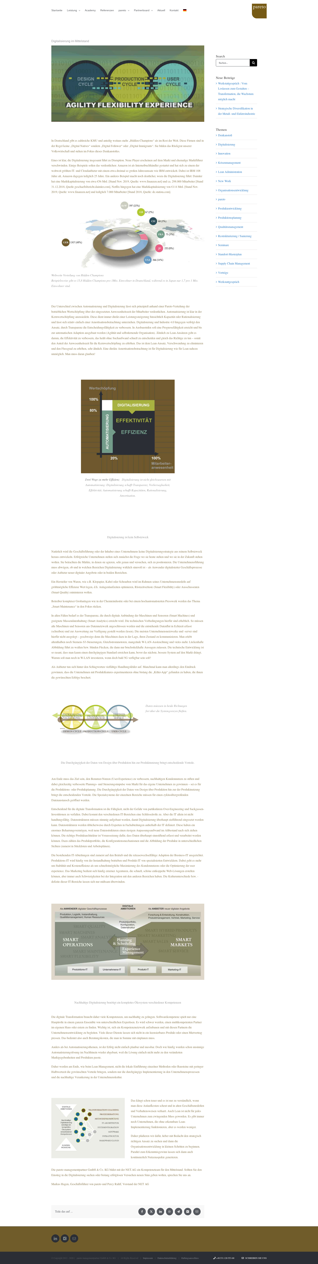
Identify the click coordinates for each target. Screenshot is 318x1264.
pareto (221, 199)
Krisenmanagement (229, 162)
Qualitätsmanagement (230, 227)
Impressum (148, 1257)
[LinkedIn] (55, 1238)
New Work (224, 181)
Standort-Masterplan (230, 254)
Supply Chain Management (234, 263)
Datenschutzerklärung (167, 1257)
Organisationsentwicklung (233, 190)
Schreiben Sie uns (255, 1257)
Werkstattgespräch (228, 282)
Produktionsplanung (229, 217)
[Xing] (65, 1238)
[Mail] (74, 1238)
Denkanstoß (225, 135)
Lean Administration (230, 172)
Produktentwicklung (230, 208)
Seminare (223, 245)
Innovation (224, 153)
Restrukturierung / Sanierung (235, 236)
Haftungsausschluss (190, 1257)
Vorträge (223, 272)
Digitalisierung (226, 144)
